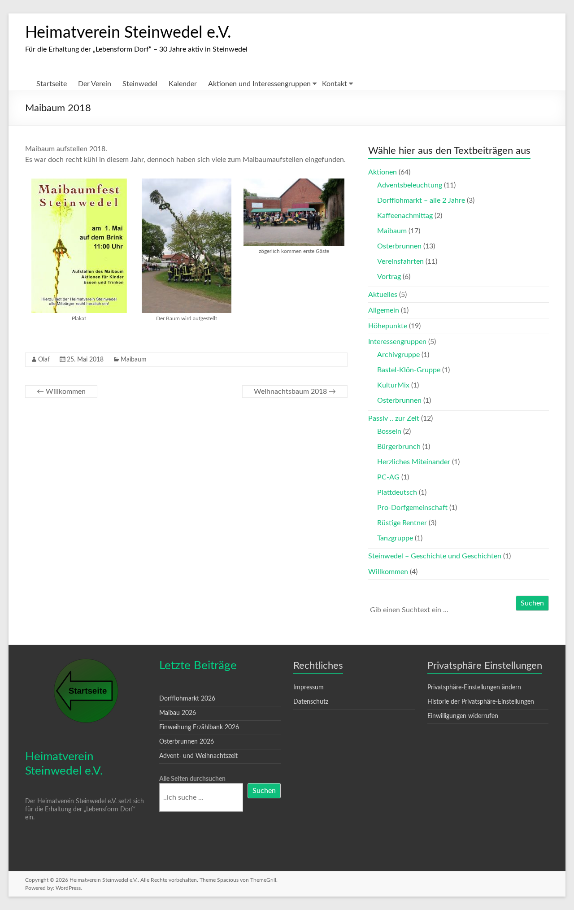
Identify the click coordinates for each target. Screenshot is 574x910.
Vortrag (389, 276)
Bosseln (389, 431)
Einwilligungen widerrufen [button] (462, 716)
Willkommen (61, 391)
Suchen (532, 603)
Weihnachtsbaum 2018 (295, 391)
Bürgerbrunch (399, 446)
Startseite (51, 83)
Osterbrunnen (399, 246)
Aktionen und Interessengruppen (259, 83)
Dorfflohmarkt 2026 (187, 699)
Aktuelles (382, 294)
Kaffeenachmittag (405, 215)
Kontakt (334, 83)
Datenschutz (310, 702)
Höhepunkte (387, 326)
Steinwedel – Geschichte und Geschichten (434, 556)
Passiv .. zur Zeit (393, 418)
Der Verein (94, 83)
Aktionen (382, 172)
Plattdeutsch (397, 492)
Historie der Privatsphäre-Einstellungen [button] (480, 702)
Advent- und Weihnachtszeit (198, 756)
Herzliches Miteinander (413, 462)
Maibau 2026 (177, 713)
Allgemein (383, 310)
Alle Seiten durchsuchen (192, 779)
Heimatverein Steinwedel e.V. (128, 33)
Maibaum (134, 360)
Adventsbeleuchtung (409, 185)
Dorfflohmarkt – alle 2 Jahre (421, 200)
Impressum (308, 687)
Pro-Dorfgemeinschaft (412, 507)
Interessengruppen (397, 341)
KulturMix (393, 385)
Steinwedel (139, 83)
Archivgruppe (398, 354)
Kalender (183, 83)
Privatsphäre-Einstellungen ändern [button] (474, 687)
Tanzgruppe (395, 538)
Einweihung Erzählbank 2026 (199, 727)
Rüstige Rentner (402, 523)
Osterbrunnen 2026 (186, 742)
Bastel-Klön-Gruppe (408, 370)
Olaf (44, 360)
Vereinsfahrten (400, 261)
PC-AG (388, 477)
